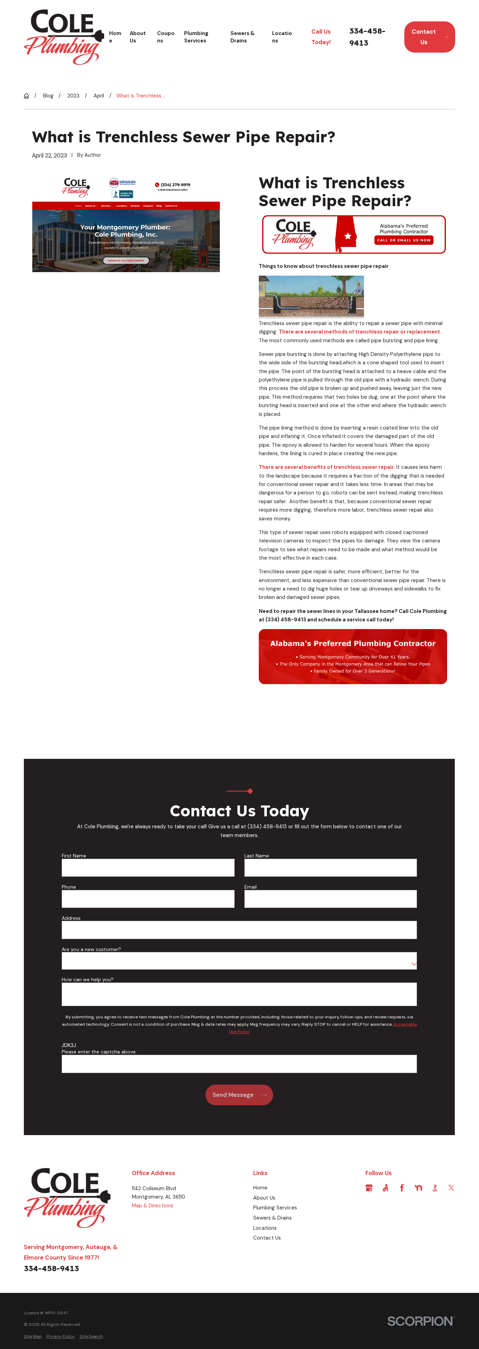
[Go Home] (26, 96)
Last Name (256, 856)
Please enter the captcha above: (99, 1052)
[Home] (64, 37)
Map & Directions (152, 1205)
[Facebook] (402, 1188)
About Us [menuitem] (138, 37)
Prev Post (292, 714)
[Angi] (385, 1188)
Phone (69, 887)
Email (250, 887)
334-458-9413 (367, 37)
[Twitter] (451, 1188)
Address (71, 918)
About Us (264, 1197)
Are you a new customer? (91, 949)
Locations (265, 1228)
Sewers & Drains (272, 1217)
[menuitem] (33, 1337)
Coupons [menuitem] (166, 37)
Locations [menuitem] (282, 37)
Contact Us (424, 37)
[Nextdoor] (418, 1188)
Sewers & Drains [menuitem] (242, 37)
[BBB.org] (435, 1188)
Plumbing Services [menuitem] (196, 37)
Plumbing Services (275, 1207)
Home (260, 1187)
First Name (74, 856)
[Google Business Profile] (369, 1188)
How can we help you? (88, 980)
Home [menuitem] (115, 37)
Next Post (340, 714)
